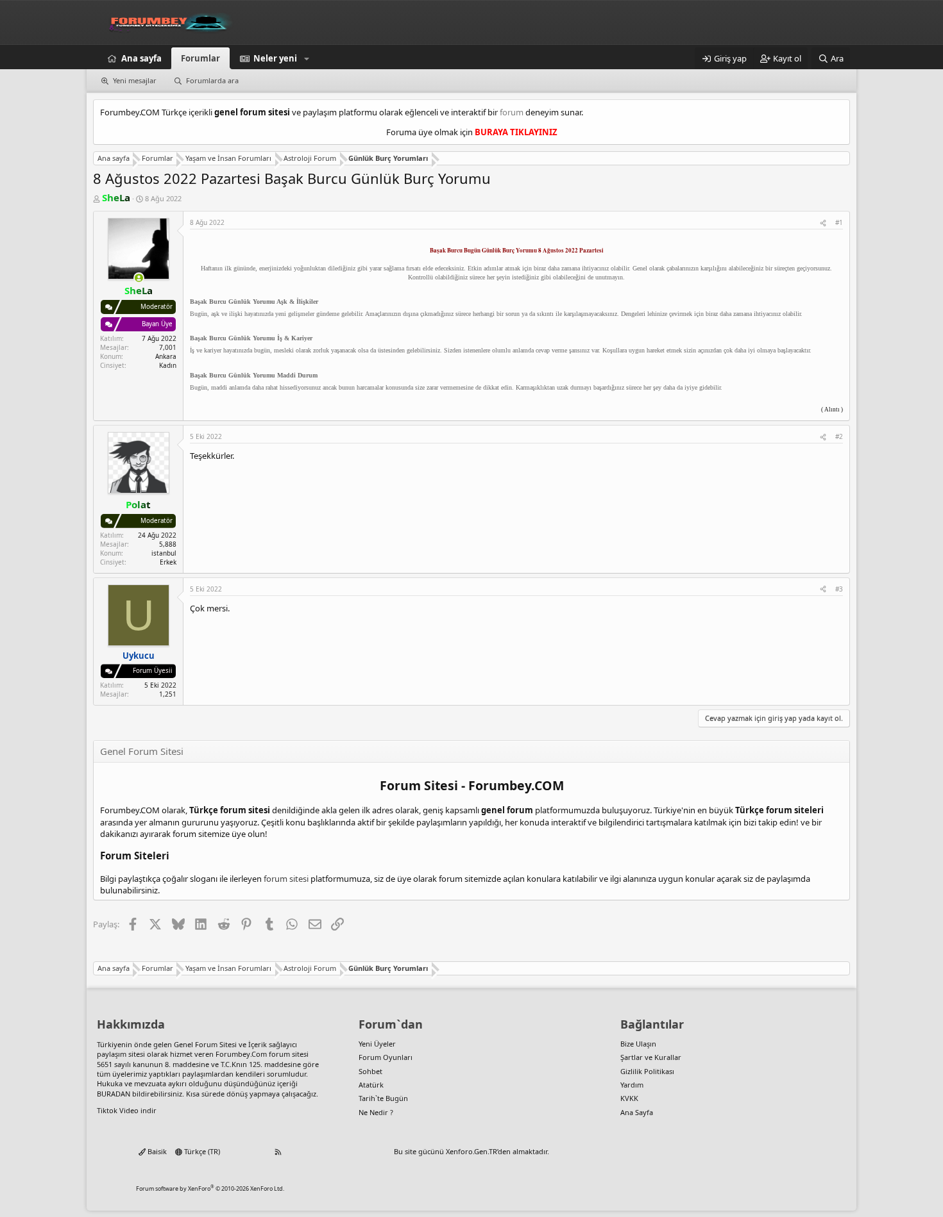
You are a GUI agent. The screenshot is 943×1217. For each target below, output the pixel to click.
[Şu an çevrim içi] (138, 277)
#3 (839, 588)
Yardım (631, 1084)
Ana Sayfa (636, 1112)
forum (511, 112)
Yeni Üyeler (377, 1043)
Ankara (165, 356)
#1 (839, 222)
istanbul (163, 553)
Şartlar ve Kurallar (650, 1057)
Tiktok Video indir (127, 1110)
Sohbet (370, 1071)
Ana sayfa (141, 58)
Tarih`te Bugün (383, 1098)
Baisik (156, 1151)
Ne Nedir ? (376, 1112)
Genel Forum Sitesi (205, 1044)
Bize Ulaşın (638, 1043)
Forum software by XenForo (210, 1188)
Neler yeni (275, 58)
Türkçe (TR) (201, 1151)
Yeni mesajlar (135, 80)
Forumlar (200, 58)
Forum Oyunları (385, 1057)
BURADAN (113, 1093)
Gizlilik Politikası (647, 1071)
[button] (306, 58)
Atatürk (371, 1084)
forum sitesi (286, 878)
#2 (839, 436)
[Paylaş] (823, 222)
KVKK (629, 1098)
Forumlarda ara (212, 80)
